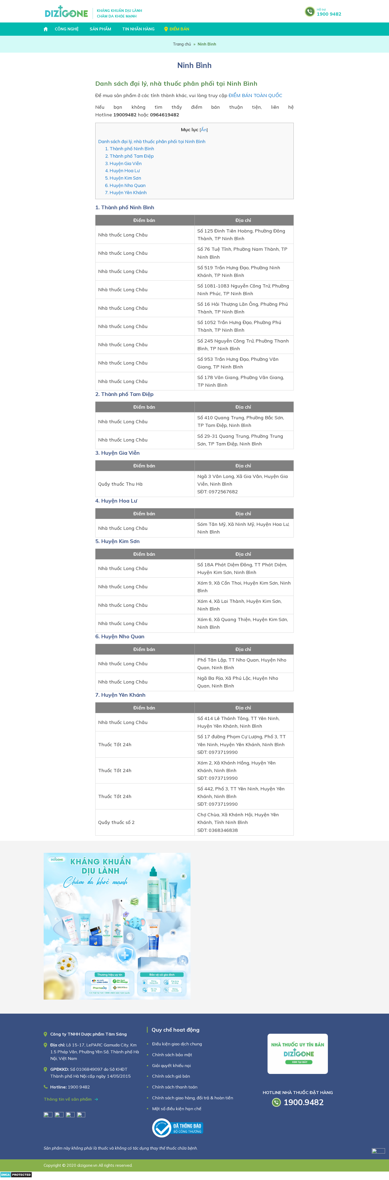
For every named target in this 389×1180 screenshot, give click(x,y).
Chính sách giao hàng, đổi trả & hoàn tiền (192, 1097)
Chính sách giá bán (171, 1076)
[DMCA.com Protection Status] (16, 1176)
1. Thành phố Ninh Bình (130, 148)
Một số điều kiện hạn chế (176, 1108)
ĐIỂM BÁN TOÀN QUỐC (255, 95)
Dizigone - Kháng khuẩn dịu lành (67, 11)
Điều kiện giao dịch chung (177, 1043)
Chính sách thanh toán (174, 1087)
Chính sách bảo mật (172, 1054)
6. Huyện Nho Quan (126, 185)
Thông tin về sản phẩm (68, 1099)
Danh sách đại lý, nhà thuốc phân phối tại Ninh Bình (151, 141)
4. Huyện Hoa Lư (122, 170)
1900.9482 (304, 1102)
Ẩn (204, 129)
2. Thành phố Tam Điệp (130, 156)
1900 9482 (329, 12)
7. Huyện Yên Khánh (126, 192)
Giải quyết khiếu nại (171, 1065)
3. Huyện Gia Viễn (124, 163)
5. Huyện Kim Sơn (123, 178)
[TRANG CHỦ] (46, 29)
